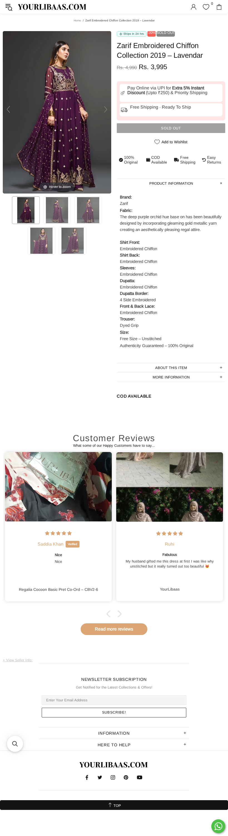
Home (77, 20)
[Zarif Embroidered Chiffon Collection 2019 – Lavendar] (26, 210)
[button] (110, 614)
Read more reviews (114, 629)
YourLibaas (52, 7)
